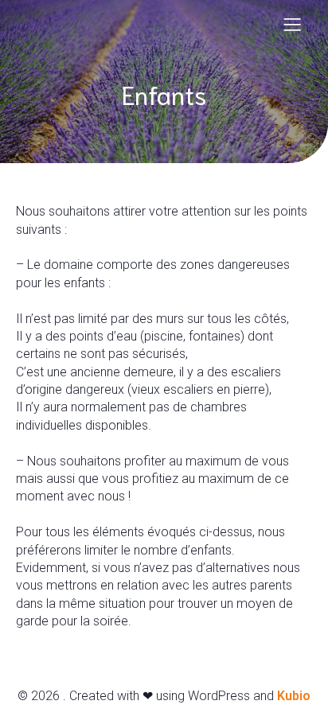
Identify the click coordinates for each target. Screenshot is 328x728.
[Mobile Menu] (292, 24)
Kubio (293, 695)
